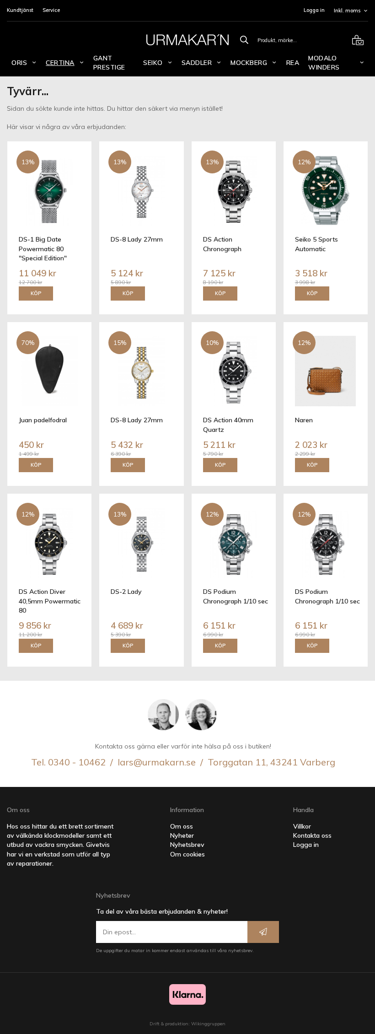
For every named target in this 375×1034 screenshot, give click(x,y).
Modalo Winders (324, 62)
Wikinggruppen (208, 1024)
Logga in (314, 10)
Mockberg (248, 63)
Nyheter (182, 835)
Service (51, 10)
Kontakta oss (312, 835)
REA (293, 63)
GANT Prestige (109, 62)
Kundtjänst (20, 10)
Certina (60, 63)
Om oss (181, 826)
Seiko (153, 63)
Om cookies (187, 854)
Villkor (302, 826)
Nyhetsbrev (187, 844)
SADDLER (197, 63)
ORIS (19, 63)
